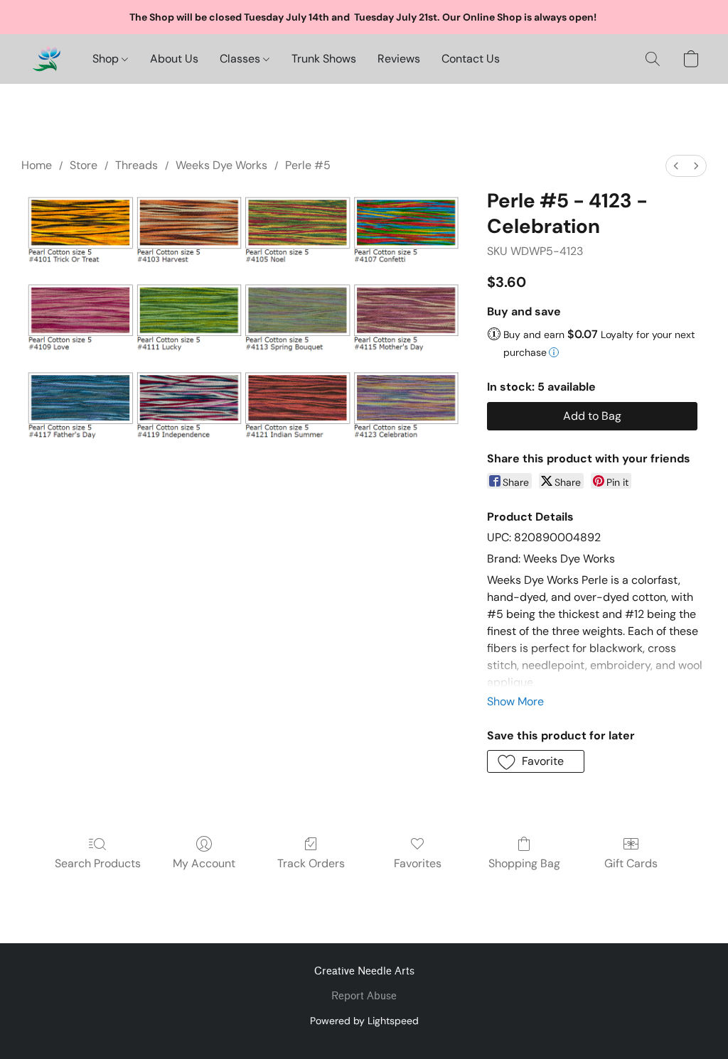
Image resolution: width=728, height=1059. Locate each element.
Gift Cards (631, 863)
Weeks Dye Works (221, 165)
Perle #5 (308, 165)
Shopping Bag (524, 863)
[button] (46, 59)
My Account (204, 863)
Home (36, 165)
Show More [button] (515, 701)
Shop (107, 58)
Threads (136, 165)
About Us (174, 58)
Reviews (399, 58)
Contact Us (470, 58)
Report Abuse (364, 996)
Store (83, 165)
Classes (241, 58)
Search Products (98, 863)
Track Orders (311, 863)
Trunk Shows (323, 58)
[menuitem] (676, 166)
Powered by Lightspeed (364, 1020)
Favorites (417, 863)
